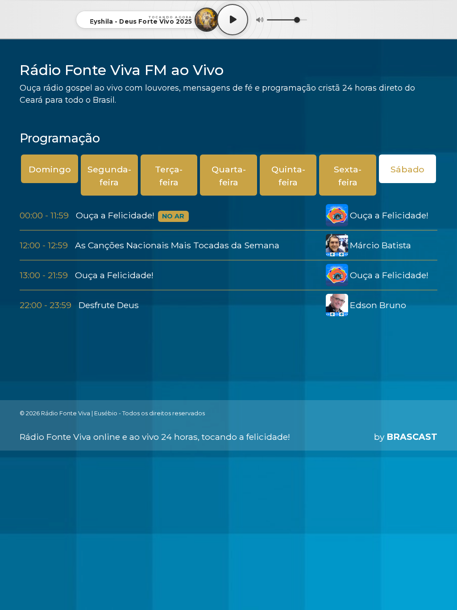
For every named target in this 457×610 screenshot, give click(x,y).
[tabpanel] (228, 260)
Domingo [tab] (50, 169)
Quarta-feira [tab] (229, 176)
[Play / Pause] (232, 19)
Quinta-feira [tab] (288, 176)
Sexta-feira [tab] (347, 176)
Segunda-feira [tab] (109, 176)
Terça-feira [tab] (169, 176)
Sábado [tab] (407, 169)
